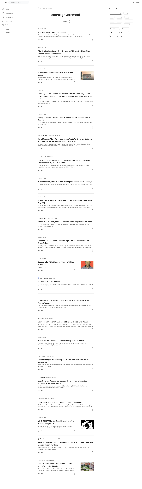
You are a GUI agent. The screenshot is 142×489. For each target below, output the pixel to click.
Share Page (66, 21)
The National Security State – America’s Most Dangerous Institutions (65, 222)
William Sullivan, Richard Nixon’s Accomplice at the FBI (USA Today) (65, 181)
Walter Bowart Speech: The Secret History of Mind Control (61, 340)
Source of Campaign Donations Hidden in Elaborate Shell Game (63, 322)
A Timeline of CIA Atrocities (49, 281)
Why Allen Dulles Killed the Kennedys (52, 32)
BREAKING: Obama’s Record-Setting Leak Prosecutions (60, 402)
